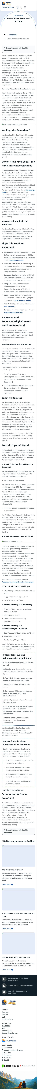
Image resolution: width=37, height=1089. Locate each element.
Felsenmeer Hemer (16, 260)
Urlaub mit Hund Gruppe (13, 1050)
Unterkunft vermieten (8, 7)
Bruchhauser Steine (23, 300)
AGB (3, 1028)
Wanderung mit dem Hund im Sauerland (17, 582)
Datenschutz (6, 1031)
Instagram (8, 1055)
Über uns (5, 1012)
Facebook (8, 1048)
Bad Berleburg (10, 306)
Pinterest (7, 1057)
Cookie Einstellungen (10, 1033)
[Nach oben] (32, 1085)
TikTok (6, 1060)
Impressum (6, 1026)
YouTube (7, 1052)
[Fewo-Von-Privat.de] (18, 1040)
